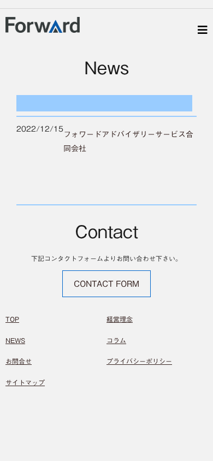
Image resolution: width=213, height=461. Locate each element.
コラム (116, 340)
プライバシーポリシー (139, 361)
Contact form (106, 284)
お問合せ (18, 361)
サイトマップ (25, 382)
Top (12, 319)
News (15, 340)
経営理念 (119, 319)
